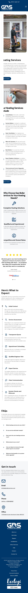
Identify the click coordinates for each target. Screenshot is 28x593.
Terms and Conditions (14, 573)
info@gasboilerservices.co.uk (8, 488)
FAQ (14, 547)
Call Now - (7, 501)
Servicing (14, 535)
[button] (25, 6)
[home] (7, 7)
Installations (14, 541)
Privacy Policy (14, 570)
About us (14, 532)
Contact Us (14, 554)
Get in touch (6, 78)
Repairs (14, 538)
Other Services (14, 544)
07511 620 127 (15, 2)
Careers (14, 551)
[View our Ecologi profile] (14, 583)
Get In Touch (6, 181)
